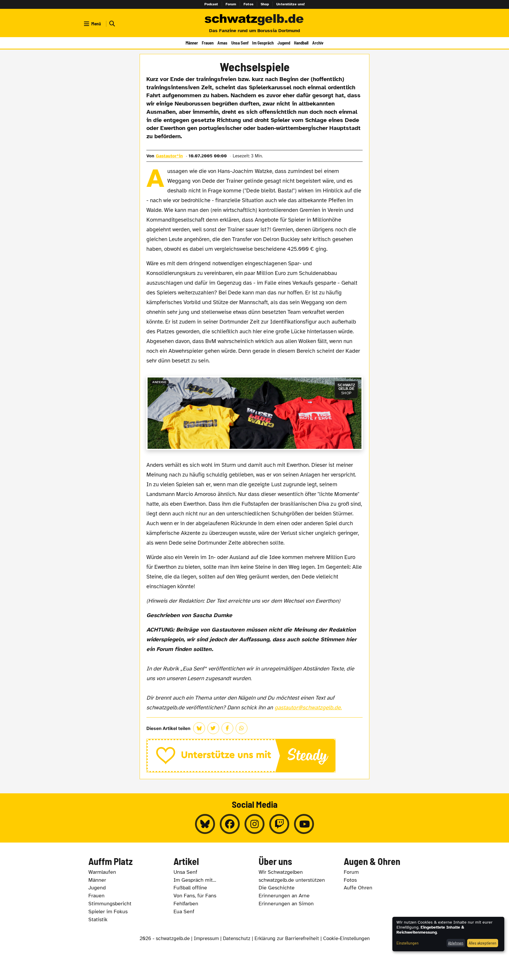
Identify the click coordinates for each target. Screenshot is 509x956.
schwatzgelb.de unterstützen (292, 880)
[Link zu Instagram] (254, 824)
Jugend (283, 42)
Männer (192, 42)
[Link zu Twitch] (279, 824)
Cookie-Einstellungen (346, 938)
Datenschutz (236, 938)
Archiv (317, 42)
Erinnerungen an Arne (284, 895)
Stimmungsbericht (109, 903)
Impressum (206, 938)
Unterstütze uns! (290, 4)
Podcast (211, 4)
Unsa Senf (240, 42)
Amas (222, 42)
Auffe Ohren (358, 887)
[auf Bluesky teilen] (199, 728)
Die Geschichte (277, 887)
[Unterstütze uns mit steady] (254, 755)
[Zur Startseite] (254, 20)
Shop (265, 4)
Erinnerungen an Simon (286, 903)
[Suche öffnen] (111, 24)
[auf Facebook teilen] (227, 728)
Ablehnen (455, 942)
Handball (301, 42)
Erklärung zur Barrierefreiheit (286, 938)
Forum (231, 4)
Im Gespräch (263, 42)
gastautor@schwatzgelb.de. (308, 707)
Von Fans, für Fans (194, 895)
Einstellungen (407, 942)
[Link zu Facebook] (230, 824)
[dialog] (448, 934)
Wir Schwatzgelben (281, 872)
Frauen (208, 42)
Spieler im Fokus (108, 911)
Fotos (248, 4)
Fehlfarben (185, 903)
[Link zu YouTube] (304, 824)
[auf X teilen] (213, 728)
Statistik (98, 919)
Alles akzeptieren (482, 942)
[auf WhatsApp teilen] (241, 728)
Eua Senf (183, 911)
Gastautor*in (169, 156)
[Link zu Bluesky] (205, 824)
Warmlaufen (102, 872)
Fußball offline (190, 887)
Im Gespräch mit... (194, 880)
